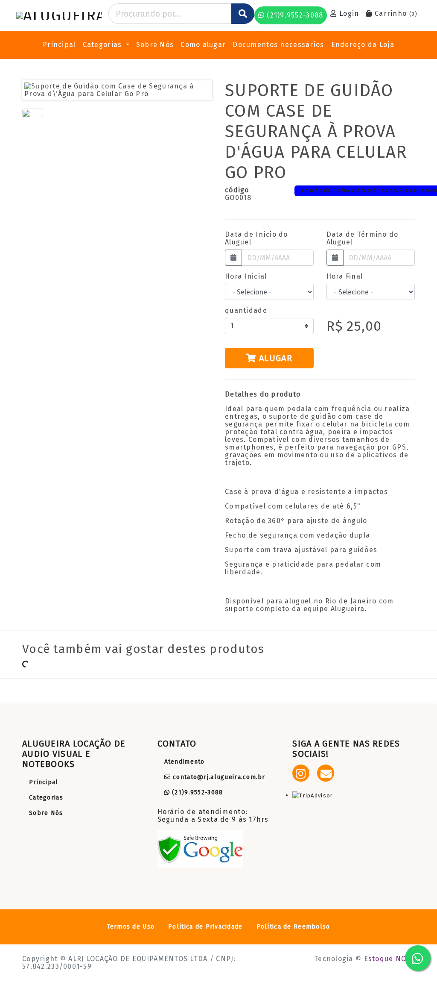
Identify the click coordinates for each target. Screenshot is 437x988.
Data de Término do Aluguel (362, 238)
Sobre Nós (155, 45)
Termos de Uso (131, 926)
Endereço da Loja (362, 45)
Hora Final (344, 276)
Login (348, 13)
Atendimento (184, 761)
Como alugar (203, 45)
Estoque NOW (388, 959)
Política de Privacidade (205, 926)
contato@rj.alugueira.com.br (218, 777)
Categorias (46, 797)
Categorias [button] (103, 45)
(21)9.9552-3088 (196, 792)
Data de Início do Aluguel (256, 238)
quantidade (246, 311)
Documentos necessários (278, 45)
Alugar (274, 358)
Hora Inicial (246, 276)
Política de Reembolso (293, 926)
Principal (59, 45)
